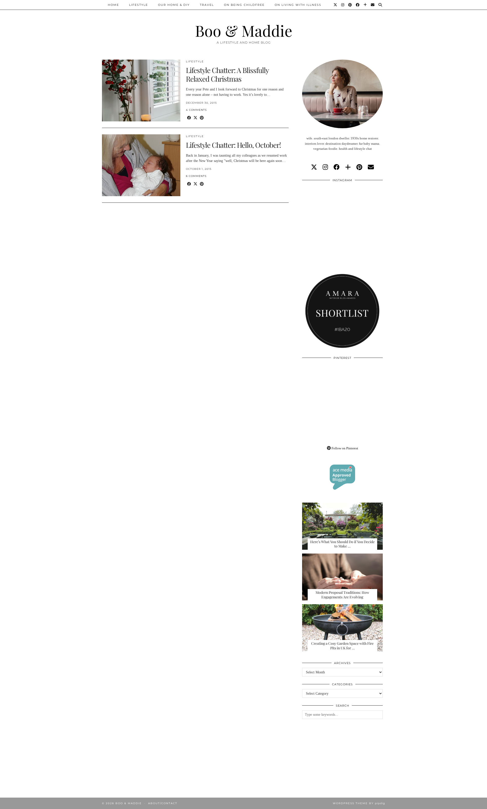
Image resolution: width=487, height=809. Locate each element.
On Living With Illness (298, 5)
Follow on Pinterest (344, 448)
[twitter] (314, 167)
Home (113, 5)
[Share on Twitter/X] (195, 118)
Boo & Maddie (243, 30)
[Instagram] (343, 5)
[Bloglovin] (365, 5)
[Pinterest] (350, 5)
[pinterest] (359, 167)
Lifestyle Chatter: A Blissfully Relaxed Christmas (227, 74)
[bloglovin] (348, 167)
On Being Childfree (244, 5)
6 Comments (196, 176)
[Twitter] (336, 5)
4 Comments (196, 110)
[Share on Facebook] (189, 118)
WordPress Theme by (359, 803)
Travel (207, 5)
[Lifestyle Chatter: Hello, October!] (141, 165)
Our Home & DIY (174, 5)
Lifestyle (138, 5)
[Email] (373, 5)
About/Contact (162, 803)
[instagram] (325, 167)
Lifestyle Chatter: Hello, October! (233, 145)
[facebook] (337, 167)
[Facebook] (358, 5)
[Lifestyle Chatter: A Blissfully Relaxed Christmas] (141, 90)
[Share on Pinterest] (202, 118)
